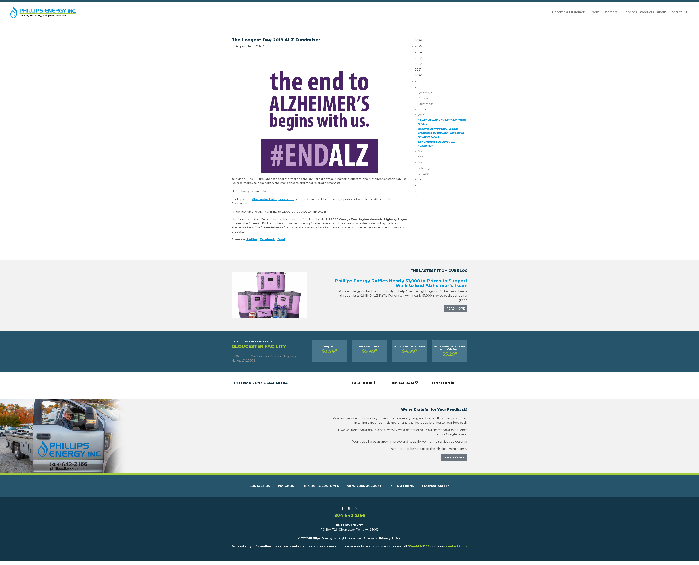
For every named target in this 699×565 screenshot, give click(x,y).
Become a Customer (568, 12)
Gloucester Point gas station (273, 199)
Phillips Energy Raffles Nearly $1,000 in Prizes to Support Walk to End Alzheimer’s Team (401, 283)
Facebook (267, 239)
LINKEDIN (441, 383)
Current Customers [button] (602, 12)
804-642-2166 (349, 515)
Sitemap (370, 538)
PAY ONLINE (287, 486)
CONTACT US (259, 486)
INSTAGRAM (403, 383)
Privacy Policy (390, 538)
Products (647, 12)
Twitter (251, 239)
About (661, 12)
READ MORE (455, 308)
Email (281, 239)
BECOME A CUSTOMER (321, 486)
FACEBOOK (362, 383)
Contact (675, 12)
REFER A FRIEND (402, 486)
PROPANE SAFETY (436, 486)
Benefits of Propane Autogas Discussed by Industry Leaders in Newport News (441, 133)
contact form (456, 546)
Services (630, 12)
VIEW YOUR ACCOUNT (364, 486)
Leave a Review (454, 457)
